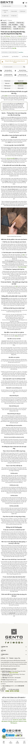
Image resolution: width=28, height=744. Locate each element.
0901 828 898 (17, 677)
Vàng (22, 24)
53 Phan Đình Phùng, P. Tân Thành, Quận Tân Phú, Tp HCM (13, 675)
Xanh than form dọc (6, 26)
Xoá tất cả (21, 52)
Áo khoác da (20, 86)
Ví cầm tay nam (5, 11)
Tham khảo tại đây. (22, 267)
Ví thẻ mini (14, 15)
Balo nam (7, 83)
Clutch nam (15, 721)
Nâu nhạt (4, 24)
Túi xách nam (7, 81)
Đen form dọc (20, 22)
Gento (20, 36)
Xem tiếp (14, 48)
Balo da (5, 721)
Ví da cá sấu (14, 11)
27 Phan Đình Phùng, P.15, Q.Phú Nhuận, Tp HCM (13, 672)
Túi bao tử (20, 721)
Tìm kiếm (25, 6)
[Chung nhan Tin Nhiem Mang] (14, 738)
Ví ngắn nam (5, 15)
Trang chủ (4, 20)
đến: (13, 52)
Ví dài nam (22, 11)
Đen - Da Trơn (22, 26)
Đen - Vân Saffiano (13, 24)
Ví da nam (8, 36)
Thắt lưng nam (7, 86)
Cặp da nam (20, 81)
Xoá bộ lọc (4, 22)
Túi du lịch (10, 721)
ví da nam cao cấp (10, 158)
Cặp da (20, 719)
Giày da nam (7, 88)
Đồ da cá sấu (21, 88)
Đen (15, 26)
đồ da (16, 336)
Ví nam (24, 721)
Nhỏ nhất (6, 29)
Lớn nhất (19, 29)
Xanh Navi (12, 22)
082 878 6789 (11, 677)
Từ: (4, 52)
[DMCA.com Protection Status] (19, 735)
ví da (16, 286)
